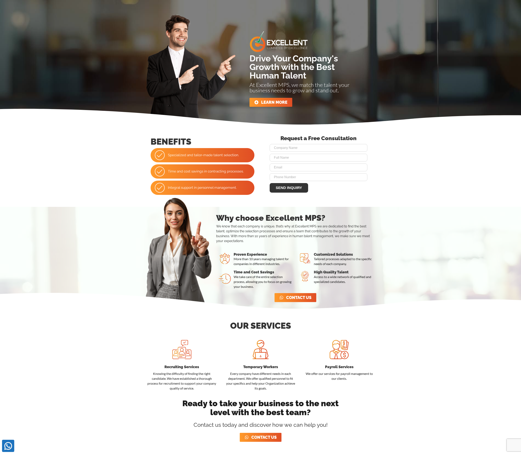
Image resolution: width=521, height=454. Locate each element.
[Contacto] (8, 446)
